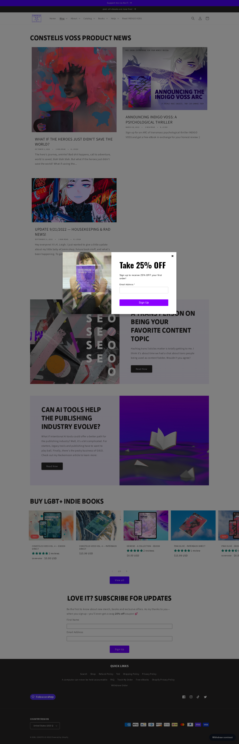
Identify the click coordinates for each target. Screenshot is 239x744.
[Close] (172, 256)
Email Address (127, 284)
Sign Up (144, 302)
